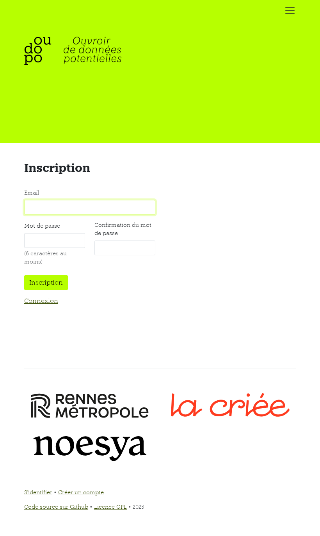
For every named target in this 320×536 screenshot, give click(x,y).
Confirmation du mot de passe (122, 229)
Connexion (41, 300)
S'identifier (38, 492)
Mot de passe (42, 226)
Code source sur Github (56, 507)
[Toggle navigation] (287, 10)
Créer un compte (81, 492)
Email (31, 192)
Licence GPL (110, 507)
